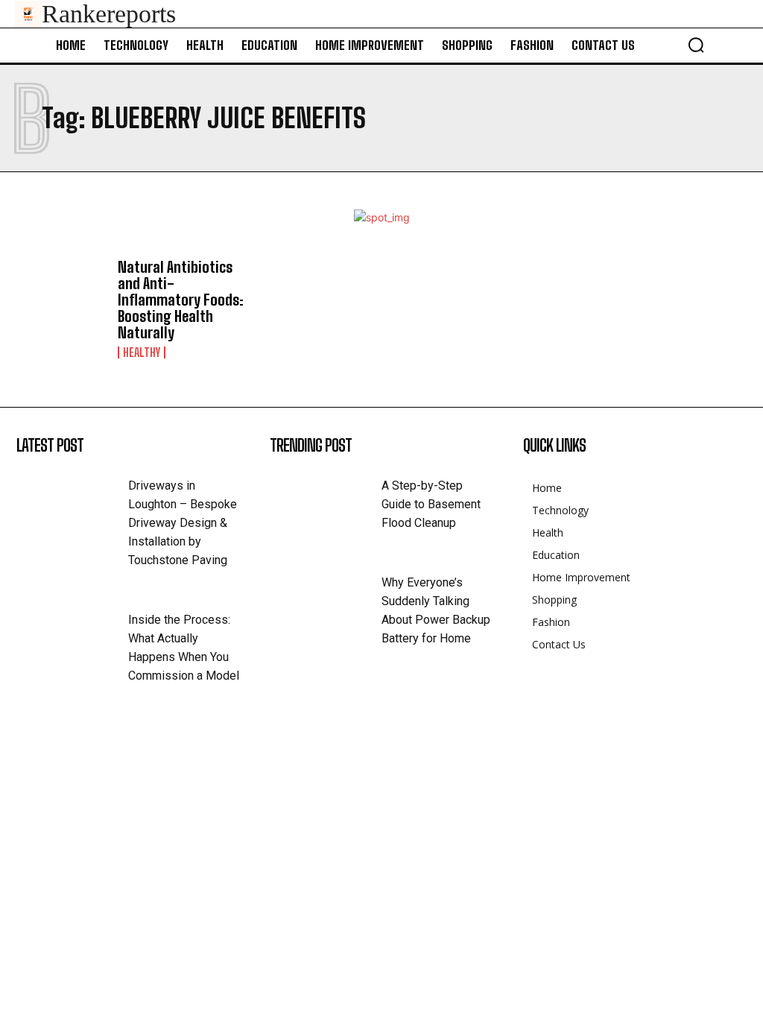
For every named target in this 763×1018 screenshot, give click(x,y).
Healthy (141, 352)
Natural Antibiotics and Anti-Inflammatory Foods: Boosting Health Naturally (181, 299)
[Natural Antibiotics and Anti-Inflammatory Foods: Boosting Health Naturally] (61, 295)
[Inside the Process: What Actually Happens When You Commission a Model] (72, 634)
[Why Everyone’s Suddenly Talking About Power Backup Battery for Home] (326, 596)
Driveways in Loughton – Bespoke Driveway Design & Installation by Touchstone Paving (182, 522)
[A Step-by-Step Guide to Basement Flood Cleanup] (326, 500)
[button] (696, 45)
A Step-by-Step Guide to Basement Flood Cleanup (431, 504)
